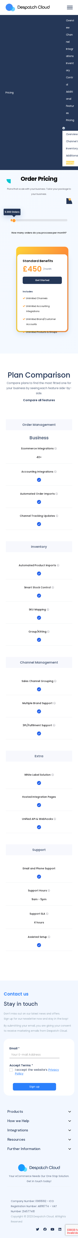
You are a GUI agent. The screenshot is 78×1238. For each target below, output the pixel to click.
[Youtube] (52, 1229)
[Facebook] (45, 1229)
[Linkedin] (60, 1229)
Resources (16, 1139)
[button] (68, 128)
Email (14, 1048)
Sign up (34, 1086)
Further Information (23, 1148)
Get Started (42, 280)
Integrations (17, 1130)
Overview (72, 134)
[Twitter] (37, 1229)
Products (15, 1111)
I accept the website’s (37, 1072)
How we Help (18, 1120)
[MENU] (70, 7)
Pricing (70, 120)
